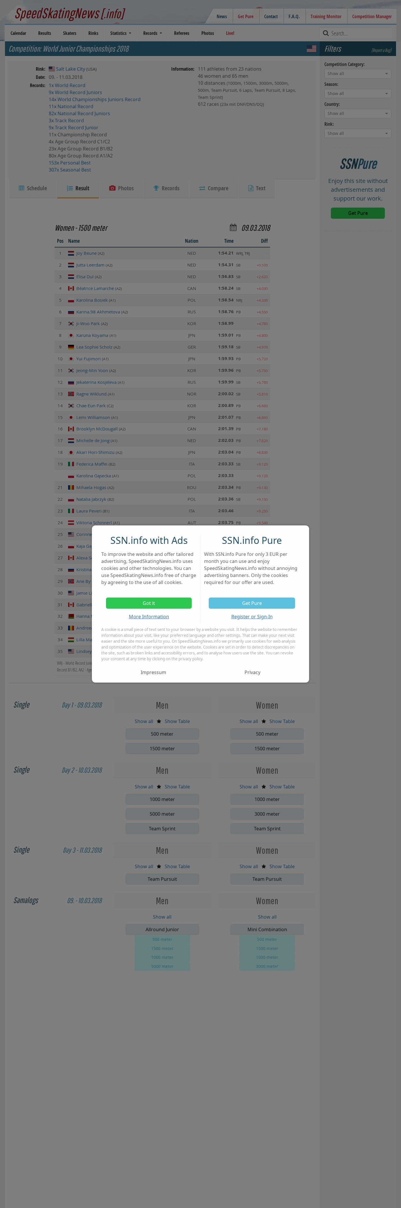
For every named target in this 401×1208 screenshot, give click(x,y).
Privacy (252, 672)
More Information (149, 616)
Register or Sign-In (252, 616)
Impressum (153, 672)
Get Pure (252, 603)
